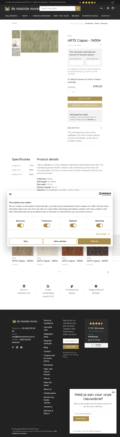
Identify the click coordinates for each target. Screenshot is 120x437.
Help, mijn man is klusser (48, 372)
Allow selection (60, 241)
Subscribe (71, 347)
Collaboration (50, 393)
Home (14, 23)
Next (108, 272)
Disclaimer (48, 365)
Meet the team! (61, 16)
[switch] (46, 225)
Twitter (96, 23)
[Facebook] (13, 347)
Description (73, 128)
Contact (105, 16)
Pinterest (104, 23)
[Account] (108, 8)
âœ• (113, 392)
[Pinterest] (21, 347)
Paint (25, 16)
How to (47, 378)
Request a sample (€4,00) (85, 105)
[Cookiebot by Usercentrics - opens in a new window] (100, 194)
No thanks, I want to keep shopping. (87, 431)
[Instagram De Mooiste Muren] (17, 347)
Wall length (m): (75, 59)
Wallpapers (11, 16)
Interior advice (90, 16)
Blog (46, 347)
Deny (26, 241)
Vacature (48, 407)
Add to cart (85, 99)
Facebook (89, 23)
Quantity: (72, 87)
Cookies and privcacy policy (49, 358)
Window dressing (42, 16)
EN (101, 8)
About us (47, 389)
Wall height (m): (93, 59)
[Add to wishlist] (101, 45)
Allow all (94, 241)
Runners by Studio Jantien (49, 400)
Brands (75, 16)
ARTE (70, 36)
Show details (101, 234)
